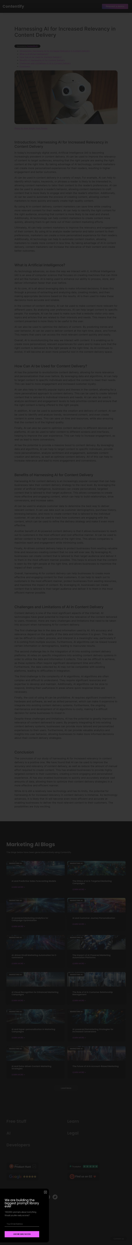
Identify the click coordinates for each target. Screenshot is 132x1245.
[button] (45, 1192)
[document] (66, 622)
